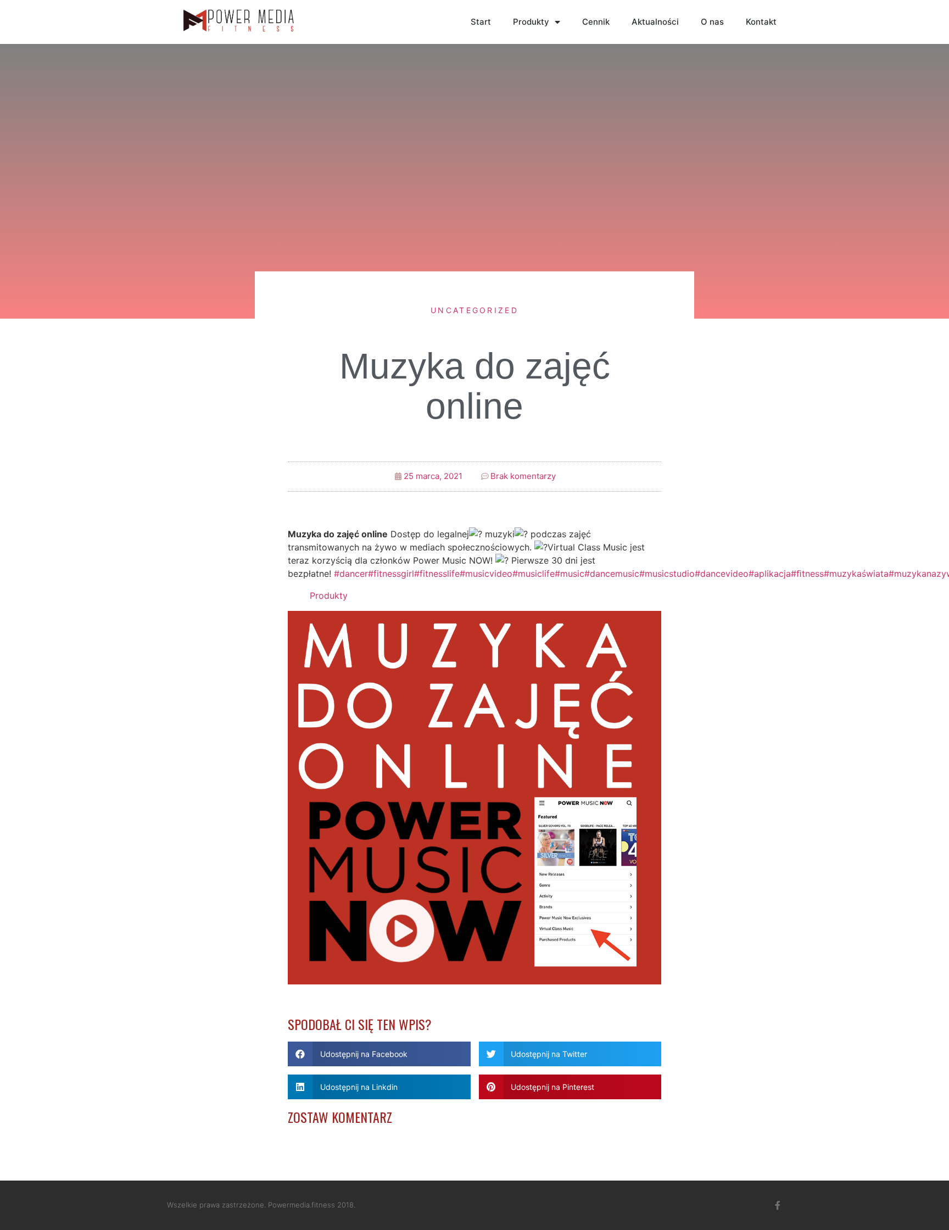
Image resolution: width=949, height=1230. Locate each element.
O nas (712, 21)
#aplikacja (770, 573)
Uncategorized (474, 310)
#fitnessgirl (391, 573)
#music (569, 573)
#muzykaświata (856, 573)
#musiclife (533, 573)
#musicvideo (486, 573)
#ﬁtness (807, 573)
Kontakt (761, 21)
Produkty (531, 21)
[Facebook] (777, 1205)
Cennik (596, 21)
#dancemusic (611, 573)
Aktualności (655, 21)
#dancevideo (722, 573)
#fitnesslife (437, 573)
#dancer (351, 573)
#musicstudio (667, 573)
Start (481, 21)
